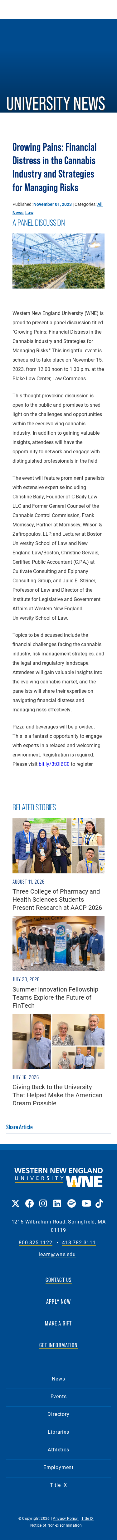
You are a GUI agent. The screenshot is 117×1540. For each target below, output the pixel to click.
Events (59, 1396)
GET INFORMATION (58, 1345)
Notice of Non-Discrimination (56, 1525)
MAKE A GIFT (58, 1323)
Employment (58, 1467)
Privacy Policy (66, 1518)
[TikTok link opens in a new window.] (99, 1199)
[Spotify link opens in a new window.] (71, 1199)
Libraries (58, 1431)
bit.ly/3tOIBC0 (54, 764)
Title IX (58, 1485)
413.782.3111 (79, 1243)
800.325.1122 (35, 1243)
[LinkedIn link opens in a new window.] (57, 1199)
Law (29, 212)
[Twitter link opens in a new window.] (15, 1199)
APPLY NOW (58, 1301)
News (58, 1378)
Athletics (58, 1449)
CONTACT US (59, 1279)
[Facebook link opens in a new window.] (29, 1199)
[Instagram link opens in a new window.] (43, 1199)
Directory (58, 1414)
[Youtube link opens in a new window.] (85, 1199)
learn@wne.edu (57, 1254)
